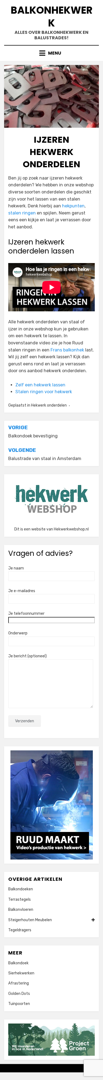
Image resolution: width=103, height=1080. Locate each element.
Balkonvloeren (20, 909)
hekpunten (73, 205)
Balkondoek (18, 963)
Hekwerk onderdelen (49, 405)
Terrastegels (19, 899)
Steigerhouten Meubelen (30, 920)
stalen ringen (22, 213)
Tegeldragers (19, 930)
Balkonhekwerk (52, 16)
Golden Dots (19, 993)
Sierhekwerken (21, 973)
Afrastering (18, 983)
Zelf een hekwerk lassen (40, 384)
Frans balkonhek (67, 350)
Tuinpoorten (19, 1003)
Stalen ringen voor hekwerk (43, 391)
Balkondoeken (20, 889)
